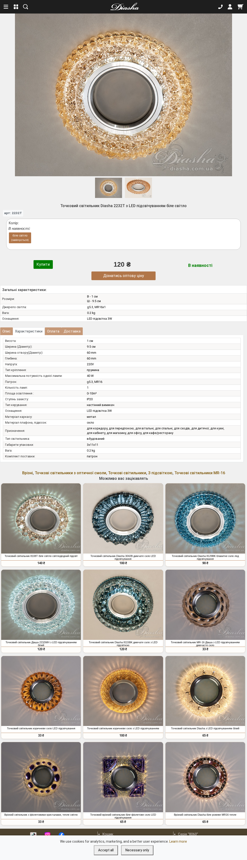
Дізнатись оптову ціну (124, 275)
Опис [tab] (6, 331)
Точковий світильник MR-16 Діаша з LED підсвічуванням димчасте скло (205, 644)
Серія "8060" (188, 834)
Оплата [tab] (53, 331)
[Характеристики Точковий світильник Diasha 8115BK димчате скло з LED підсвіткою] (123, 605)
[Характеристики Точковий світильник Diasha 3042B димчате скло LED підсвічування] (123, 518)
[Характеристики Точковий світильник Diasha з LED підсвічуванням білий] (205, 691)
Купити (43, 264)
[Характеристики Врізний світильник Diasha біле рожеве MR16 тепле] (205, 777)
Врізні (27, 473)
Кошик (107, 834)
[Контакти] (220, 6)
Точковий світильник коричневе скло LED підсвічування (41, 728)
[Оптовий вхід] (230, 6)
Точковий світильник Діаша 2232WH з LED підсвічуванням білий (41, 644)
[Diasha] (123, 7)
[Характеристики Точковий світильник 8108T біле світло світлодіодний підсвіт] (41, 518)
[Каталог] (16, 6)
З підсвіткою (160, 473)
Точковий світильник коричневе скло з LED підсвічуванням (123, 728)
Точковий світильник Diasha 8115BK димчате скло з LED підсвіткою (123, 644)
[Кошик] (240, 6)
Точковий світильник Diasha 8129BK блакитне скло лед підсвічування (205, 557)
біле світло (20, 237)
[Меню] (6, 6)
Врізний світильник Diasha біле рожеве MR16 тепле (205, 814)
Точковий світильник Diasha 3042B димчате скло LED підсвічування (123, 557)
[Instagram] (47, 835)
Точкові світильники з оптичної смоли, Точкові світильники (90, 473)
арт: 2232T (13, 213)
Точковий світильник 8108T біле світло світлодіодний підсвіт (41, 556)
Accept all (106, 850)
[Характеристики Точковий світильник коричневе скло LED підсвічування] (41, 691)
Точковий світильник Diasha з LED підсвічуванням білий (205, 728)
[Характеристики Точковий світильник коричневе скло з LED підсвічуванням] (123, 691)
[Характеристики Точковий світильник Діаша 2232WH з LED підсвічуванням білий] (41, 605)
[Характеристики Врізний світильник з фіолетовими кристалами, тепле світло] (41, 777)
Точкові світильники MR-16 (199, 473)
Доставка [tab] (72, 331)
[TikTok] (33, 835)
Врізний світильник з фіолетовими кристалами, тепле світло (41, 814)
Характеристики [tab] (28, 331)
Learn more (178, 841)
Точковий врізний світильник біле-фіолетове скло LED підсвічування (123, 816)
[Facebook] (61, 835)
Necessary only (137, 850)
